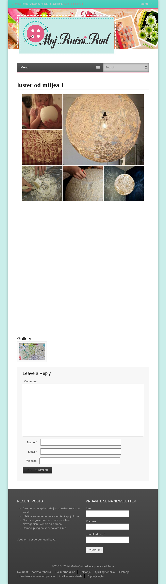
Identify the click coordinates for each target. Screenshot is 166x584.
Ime (88, 508)
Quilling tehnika (105, 571)
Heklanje (85, 571)
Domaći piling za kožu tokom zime (44, 528)
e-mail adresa (95, 534)
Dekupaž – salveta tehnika (34, 571)
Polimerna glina (65, 571)
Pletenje (124, 571)
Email (32, 451)
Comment (30, 381)
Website (31, 460)
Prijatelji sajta (95, 576)
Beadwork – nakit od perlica (37, 576)
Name (32, 442)
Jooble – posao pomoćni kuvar (36, 539)
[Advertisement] (83, 231)
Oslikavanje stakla (70, 576)
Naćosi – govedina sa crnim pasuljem (46, 520)
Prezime (91, 521)
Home (24, 3)
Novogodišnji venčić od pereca (42, 523)
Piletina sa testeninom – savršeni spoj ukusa (51, 516)
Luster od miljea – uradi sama (46, 3)
